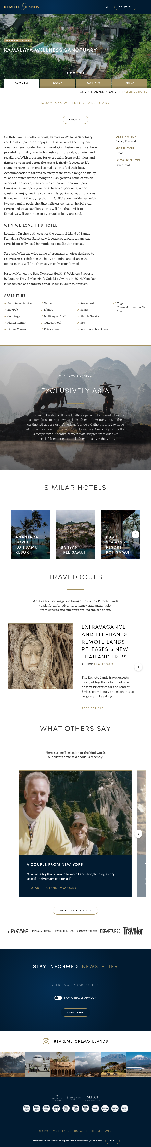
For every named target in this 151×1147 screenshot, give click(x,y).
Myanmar (68, 888)
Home (82, 91)
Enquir (125, 6)
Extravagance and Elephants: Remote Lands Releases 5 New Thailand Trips (105, 642)
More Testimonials (76, 910)
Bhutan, (34, 888)
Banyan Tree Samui (73, 550)
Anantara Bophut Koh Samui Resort (27, 545)
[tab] (21, 83)
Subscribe (75, 1012)
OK (112, 1140)
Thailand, (50, 888)
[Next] (135, 534)
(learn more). (95, 1140)
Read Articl (92, 708)
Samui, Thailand (126, 141)
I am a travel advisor (80, 997)
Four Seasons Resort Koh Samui (117, 545)
